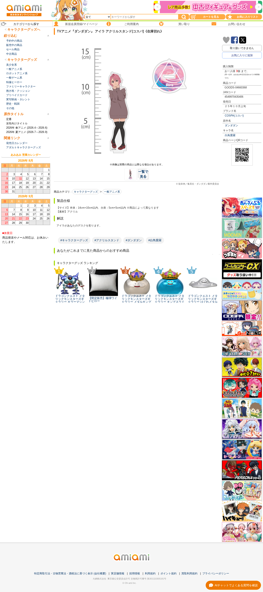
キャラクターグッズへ (23, 29)
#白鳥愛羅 (154, 240)
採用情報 (134, 573)
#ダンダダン (134, 240)
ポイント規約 (168, 573)
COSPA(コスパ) (234, 115)
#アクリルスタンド (107, 240)
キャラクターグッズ (86, 191)
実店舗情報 (117, 573)
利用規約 (150, 573)
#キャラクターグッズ (74, 240)
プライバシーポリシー (215, 573)
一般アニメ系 (112, 191)
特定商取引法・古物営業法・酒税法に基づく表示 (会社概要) (70, 573)
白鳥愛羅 (230, 135)
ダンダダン (231, 125)
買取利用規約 (189, 573)
